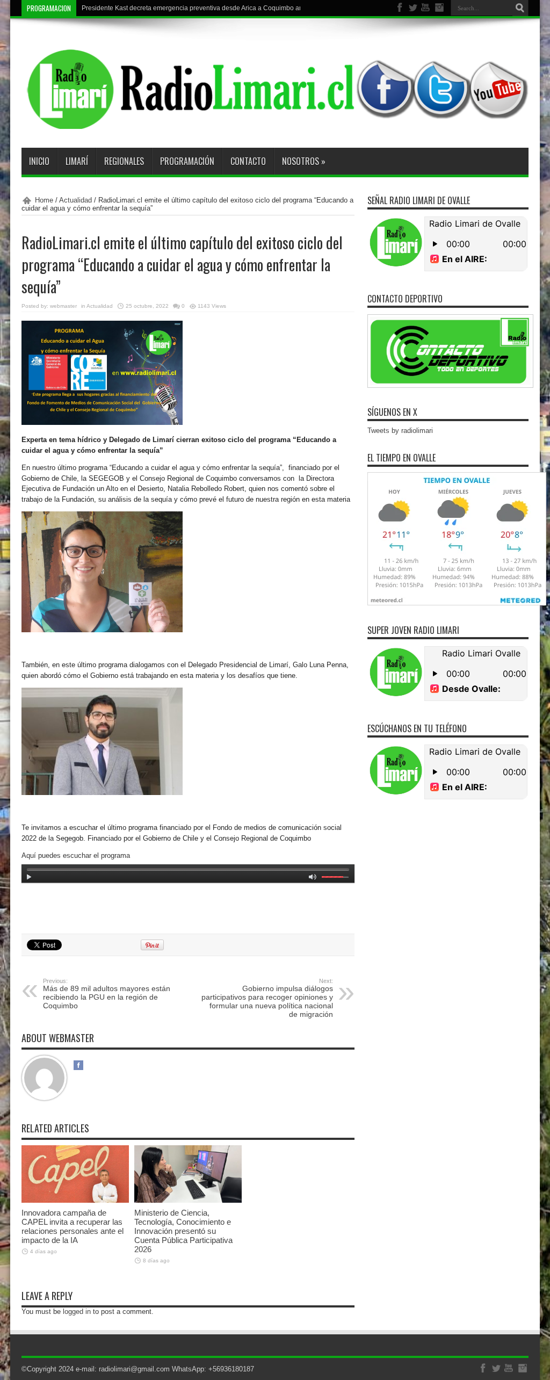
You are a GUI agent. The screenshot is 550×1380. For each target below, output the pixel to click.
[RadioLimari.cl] (275, 121)
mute (312, 879)
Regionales (124, 161)
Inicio (39, 161)
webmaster (63, 306)
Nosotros (303, 161)
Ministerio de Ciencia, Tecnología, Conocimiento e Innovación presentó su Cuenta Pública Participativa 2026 (183, 1231)
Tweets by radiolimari (400, 431)
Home (44, 200)
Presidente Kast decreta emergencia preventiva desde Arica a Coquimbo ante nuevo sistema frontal (227, 8)
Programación (187, 161)
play (29, 879)
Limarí (77, 161)
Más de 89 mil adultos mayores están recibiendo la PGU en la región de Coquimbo (106, 994)
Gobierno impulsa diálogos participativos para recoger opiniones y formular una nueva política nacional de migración (267, 998)
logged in (77, 1311)
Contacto (248, 161)
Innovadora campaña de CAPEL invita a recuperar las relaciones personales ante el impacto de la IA (72, 1226)
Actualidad (75, 200)
